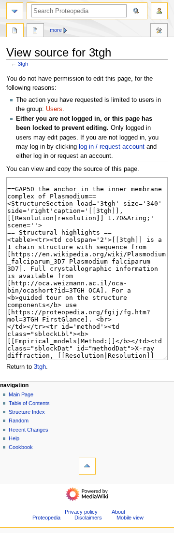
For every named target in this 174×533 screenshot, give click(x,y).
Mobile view (130, 517)
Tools (159, 31)
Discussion (35, 31)
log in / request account (112, 146)
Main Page (21, 394)
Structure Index (27, 412)
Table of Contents (29, 403)
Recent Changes (28, 430)
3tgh (23, 64)
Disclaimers (88, 517)
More (56, 30)
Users (54, 109)
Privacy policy (81, 512)
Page (15, 31)
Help (14, 438)
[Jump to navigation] (14, 10)
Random (19, 420)
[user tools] (159, 10)
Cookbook (21, 447)
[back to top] (87, 466)
